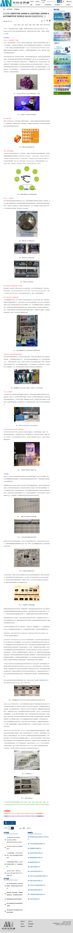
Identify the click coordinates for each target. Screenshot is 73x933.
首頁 (4, 9)
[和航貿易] (62, 50)
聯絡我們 (28, 828)
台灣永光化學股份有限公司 (37, 885)
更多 (56, 43)
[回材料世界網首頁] (14, 3)
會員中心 (38, 1)
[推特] (12, 828)
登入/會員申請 (43, 1)
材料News (16, 9)
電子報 (32, 1)
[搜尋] (58, 1)
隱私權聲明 (31, 924)
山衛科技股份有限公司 (36, 871)
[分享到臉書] (9, 828)
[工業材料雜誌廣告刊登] (62, 89)
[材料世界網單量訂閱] (62, 79)
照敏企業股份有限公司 (36, 881)
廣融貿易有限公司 (34, 862)
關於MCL (23, 921)
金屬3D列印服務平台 (35, 848)
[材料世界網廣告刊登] (62, 85)
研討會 (22, 924)
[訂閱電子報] (62, 69)
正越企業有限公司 (34, 867)
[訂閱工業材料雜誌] (62, 93)
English (70, 1)
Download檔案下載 (11, 822)
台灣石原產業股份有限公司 (37, 844)
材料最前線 (9, 9)
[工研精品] (62, 60)
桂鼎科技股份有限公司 (36, 890)
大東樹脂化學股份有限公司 (37, 894)
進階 (61, 1)
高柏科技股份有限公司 (36, 853)
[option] (62, 51)
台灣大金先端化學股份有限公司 (38, 876)
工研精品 (68, 4)
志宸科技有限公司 (34, 899)
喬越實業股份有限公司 (36, 857)
